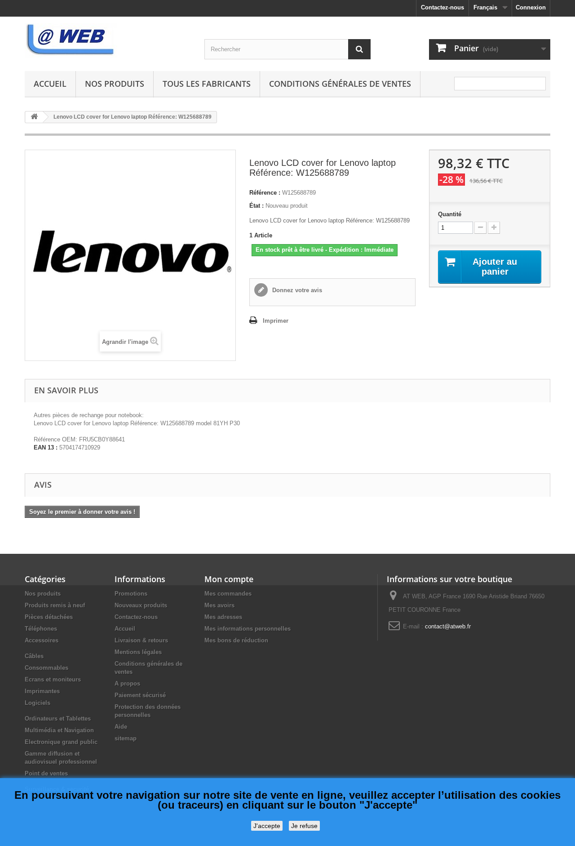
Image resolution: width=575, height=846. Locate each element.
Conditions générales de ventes (340, 83)
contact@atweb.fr (448, 626)
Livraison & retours (141, 640)
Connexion (531, 7)
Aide (121, 726)
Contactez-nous (442, 7)
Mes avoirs (219, 605)
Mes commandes (228, 593)
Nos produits (114, 83)
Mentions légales (138, 652)
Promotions (131, 593)
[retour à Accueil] (34, 117)
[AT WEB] (108, 40)
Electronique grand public (61, 742)
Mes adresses (223, 617)
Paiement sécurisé (140, 695)
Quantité (449, 214)
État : (256, 205)
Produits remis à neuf (55, 605)
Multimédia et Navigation (59, 730)
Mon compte (228, 579)
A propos (127, 683)
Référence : (264, 192)
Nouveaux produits (141, 605)
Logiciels (37, 702)
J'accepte (266, 825)
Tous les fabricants (207, 83)
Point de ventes (46, 773)
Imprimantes (42, 691)
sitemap (126, 738)
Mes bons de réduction (236, 640)
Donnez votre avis (296, 290)
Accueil (50, 83)
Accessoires (41, 640)
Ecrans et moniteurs (53, 679)
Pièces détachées (49, 617)
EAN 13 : (46, 447)
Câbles (34, 656)
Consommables (46, 667)
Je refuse (304, 825)
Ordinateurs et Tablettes (58, 718)
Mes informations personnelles (247, 628)
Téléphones (41, 628)
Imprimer (275, 320)
